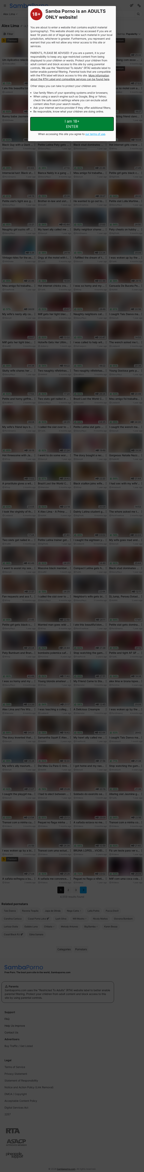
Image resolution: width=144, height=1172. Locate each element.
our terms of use (95, 134)
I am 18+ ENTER (72, 124)
